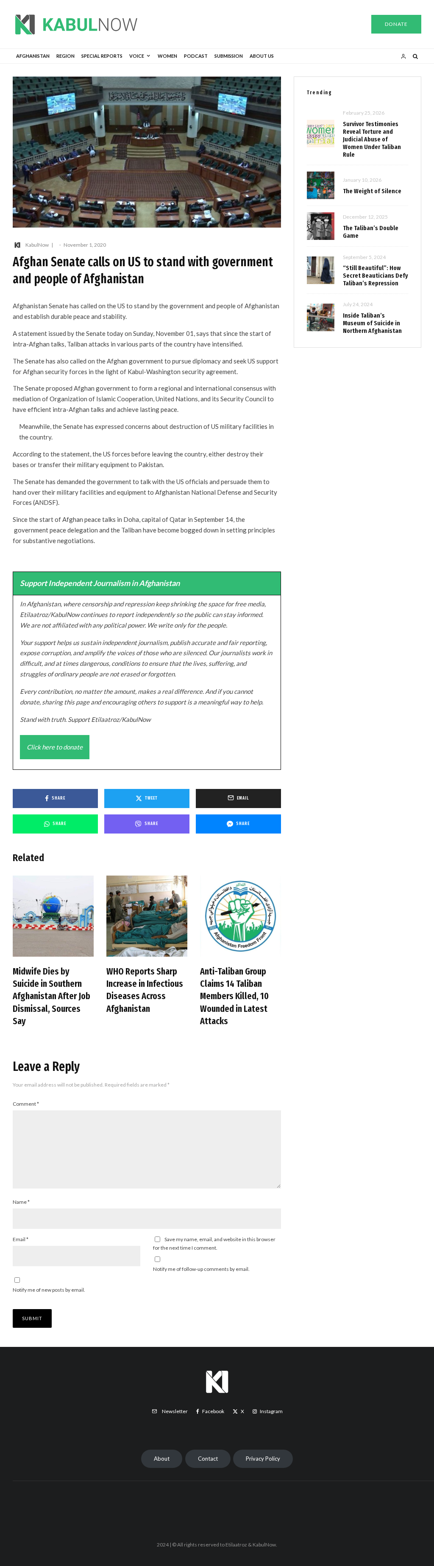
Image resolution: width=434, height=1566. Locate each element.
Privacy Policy (263, 1458)
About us (262, 56)
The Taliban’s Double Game (370, 231)
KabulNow (37, 245)
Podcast (196, 56)
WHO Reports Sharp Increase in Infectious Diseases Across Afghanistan (144, 990)
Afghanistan (33, 56)
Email (20, 1239)
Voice (136, 56)
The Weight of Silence (372, 191)
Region (65, 56)
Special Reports (101, 56)
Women (167, 56)
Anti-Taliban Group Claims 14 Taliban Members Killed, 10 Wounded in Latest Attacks (234, 996)
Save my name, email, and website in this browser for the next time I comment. (214, 1243)
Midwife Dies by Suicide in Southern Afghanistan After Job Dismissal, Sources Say (51, 996)
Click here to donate (55, 747)
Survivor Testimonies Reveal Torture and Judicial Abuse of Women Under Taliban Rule (372, 139)
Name (21, 1202)
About (162, 1458)
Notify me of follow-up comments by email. (201, 1269)
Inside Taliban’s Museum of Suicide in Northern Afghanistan (372, 323)
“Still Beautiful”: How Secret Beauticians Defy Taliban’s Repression (375, 275)
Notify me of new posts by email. (49, 1290)
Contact (208, 1458)
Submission (228, 56)
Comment (26, 1104)
